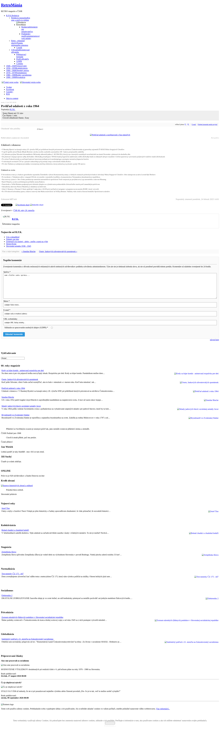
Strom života (11, 244)
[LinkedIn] (36, 205)
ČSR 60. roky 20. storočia (23, 210)
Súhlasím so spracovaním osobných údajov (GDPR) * (26, 327)
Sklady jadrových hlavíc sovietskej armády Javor (21, 406)
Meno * (6, 301)
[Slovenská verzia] (30, 82)
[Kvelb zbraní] (17, 485)
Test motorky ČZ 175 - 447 (13, 574)
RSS (8, 94)
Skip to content (12, 98)
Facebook (10, 89)
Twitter (9, 87)
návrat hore (214, 340)
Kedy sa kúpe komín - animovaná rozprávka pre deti (23, 370)
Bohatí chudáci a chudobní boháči (15, 530)
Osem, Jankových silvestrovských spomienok (20, 379)
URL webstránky (10, 319)
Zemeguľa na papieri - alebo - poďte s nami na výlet (27, 241)
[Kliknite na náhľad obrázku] (110, 135)
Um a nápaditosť (13, 237)
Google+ (9, 92)
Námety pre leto (12, 239)
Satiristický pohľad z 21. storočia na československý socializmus (27, 639)
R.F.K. (12, 109)
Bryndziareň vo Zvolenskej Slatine (15, 415)
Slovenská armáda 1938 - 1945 (18, 246)
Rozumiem (110, 723)
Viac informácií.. (162, 709)
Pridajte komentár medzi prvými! (207, 124)
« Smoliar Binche (29, 251)
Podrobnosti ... (110, 725)
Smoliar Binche (8, 397)
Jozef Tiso (6, 508)
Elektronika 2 (7, 595)
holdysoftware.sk (115, 716)
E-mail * (6, 310)
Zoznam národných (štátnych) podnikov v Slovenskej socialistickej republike (32, 617)
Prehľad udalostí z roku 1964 (13, 388)
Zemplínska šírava (9, 552)
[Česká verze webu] (10, 82)
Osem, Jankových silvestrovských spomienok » (58, 251)
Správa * (7, 272)
